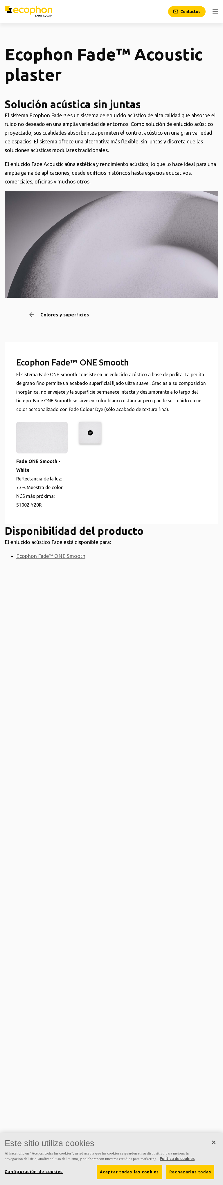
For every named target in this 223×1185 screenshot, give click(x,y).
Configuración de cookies (34, 1171)
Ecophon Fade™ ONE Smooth (50, 556)
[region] (111, 1159)
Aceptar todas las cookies (129, 1172)
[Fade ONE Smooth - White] (90, 433)
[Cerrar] (213, 1142)
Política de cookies (177, 1158)
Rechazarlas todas (190, 1172)
